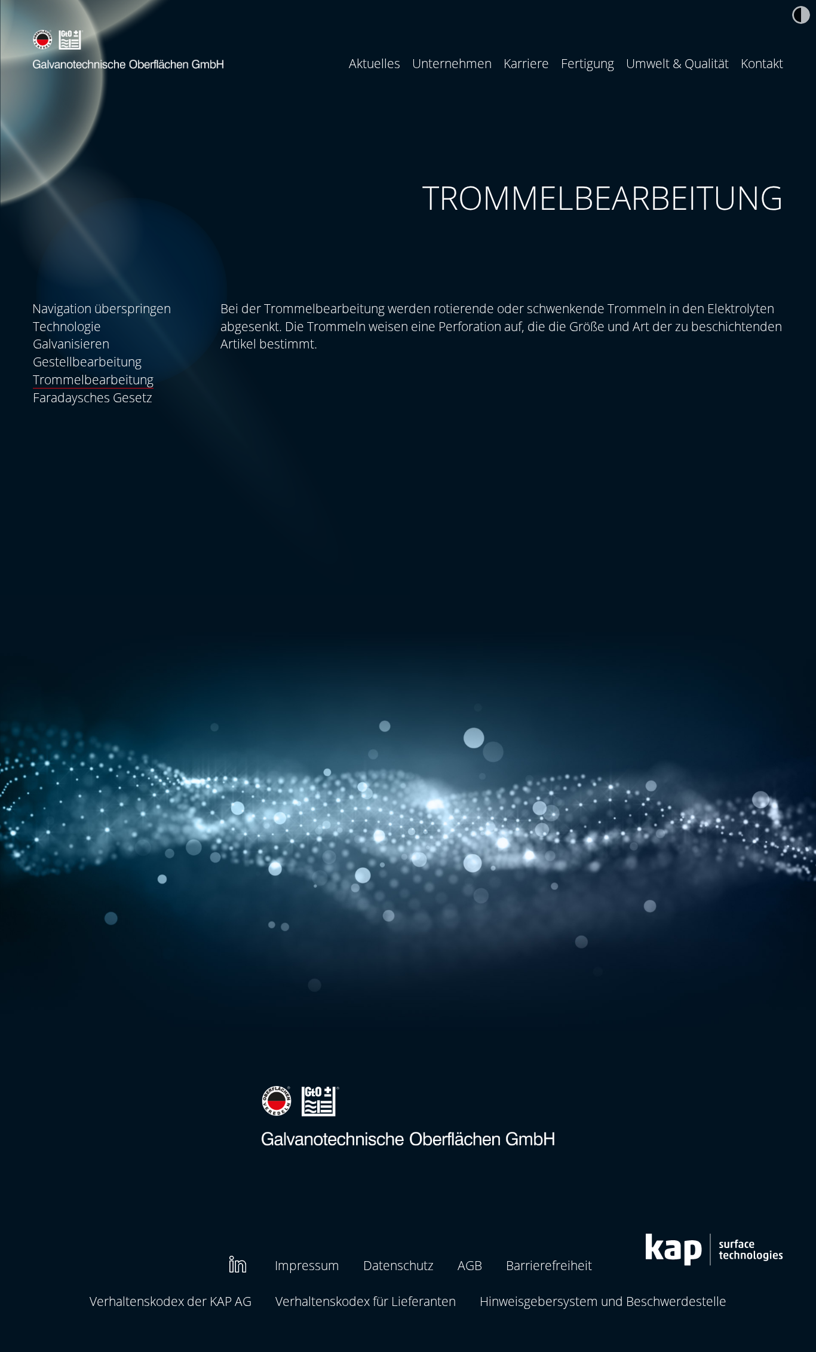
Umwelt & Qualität (677, 63)
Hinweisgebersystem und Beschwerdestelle (603, 1301)
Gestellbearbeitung (87, 361)
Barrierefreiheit (549, 1265)
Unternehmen (452, 63)
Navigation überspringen (101, 308)
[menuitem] (374, 63)
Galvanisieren (71, 343)
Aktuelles (374, 63)
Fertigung (587, 63)
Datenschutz (398, 1265)
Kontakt (762, 63)
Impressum (307, 1265)
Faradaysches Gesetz (92, 397)
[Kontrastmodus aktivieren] (801, 15)
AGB (470, 1265)
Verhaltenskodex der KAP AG (170, 1301)
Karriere (526, 63)
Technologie (67, 326)
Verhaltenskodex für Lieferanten (365, 1301)
